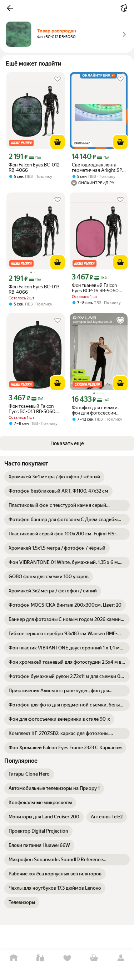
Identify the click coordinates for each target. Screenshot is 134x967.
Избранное (67, 958)
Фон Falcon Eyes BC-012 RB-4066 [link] (34, 167)
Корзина (93, 958)
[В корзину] (57, 142)
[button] (10, 8)
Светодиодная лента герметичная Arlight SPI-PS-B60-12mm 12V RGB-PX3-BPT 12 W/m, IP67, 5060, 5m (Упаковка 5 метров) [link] (98, 167)
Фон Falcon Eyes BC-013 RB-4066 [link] (34, 289)
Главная (13, 958)
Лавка (40, 958)
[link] (54, 477)
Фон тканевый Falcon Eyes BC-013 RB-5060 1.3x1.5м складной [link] (32, 408)
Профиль (120, 958)
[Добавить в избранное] (57, 79)
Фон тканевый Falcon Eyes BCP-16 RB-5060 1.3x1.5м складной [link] (95, 288)
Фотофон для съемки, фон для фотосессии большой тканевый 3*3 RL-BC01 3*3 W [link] (96, 410)
